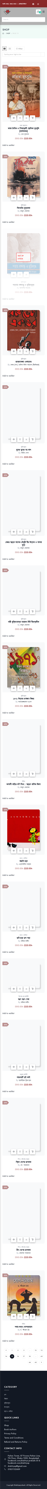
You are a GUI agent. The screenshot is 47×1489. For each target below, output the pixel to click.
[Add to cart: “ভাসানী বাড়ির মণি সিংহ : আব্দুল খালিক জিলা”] (32, 774)
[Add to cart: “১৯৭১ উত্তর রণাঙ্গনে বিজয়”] (32, 688)
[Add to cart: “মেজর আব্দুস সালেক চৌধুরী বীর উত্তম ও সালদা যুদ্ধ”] (32, 532)
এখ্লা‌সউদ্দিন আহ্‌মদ (25, 864)
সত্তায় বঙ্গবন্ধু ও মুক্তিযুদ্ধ (23, 284)
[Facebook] (33, 4)
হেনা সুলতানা (25, 134)
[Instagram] (38, 4)
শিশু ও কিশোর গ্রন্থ (23, 1159)
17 (24, 1356)
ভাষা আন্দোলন (23, 125)
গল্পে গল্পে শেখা (23, 999)
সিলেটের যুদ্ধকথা (23, 208)
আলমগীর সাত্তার (25, 287)
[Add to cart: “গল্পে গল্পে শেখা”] (32, 989)
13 (41, 1350)
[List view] (10, 49)
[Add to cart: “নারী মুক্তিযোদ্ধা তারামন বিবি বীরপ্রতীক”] (32, 611)
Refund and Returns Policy (15, 1442)
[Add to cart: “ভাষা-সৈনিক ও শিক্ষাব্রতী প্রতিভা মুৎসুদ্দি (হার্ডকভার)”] (32, 118)
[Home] (3, 33)
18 (30, 1356)
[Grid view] (4, 49)
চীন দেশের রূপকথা (24, 1250)
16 (18, 1356)
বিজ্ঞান (6, 1398)
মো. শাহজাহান (24, 1165)
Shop (6, 1425)
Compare (26, 118)
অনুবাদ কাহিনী (23, 1074)
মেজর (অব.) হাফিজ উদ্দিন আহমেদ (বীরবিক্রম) (24, 364)
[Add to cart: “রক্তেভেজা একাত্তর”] (32, 351)
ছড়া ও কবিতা (23, 858)
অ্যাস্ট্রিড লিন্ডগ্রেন (25, 1080)
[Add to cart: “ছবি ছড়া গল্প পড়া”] (32, 927)
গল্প (5, 1394)
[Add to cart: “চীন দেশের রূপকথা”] (32, 1239)
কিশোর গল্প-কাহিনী (23, 996)
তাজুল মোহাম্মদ (25, 211)
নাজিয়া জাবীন (25, 941)
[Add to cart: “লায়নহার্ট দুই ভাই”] (32, 1067)
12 (36, 1350)
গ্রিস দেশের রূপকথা (23, 1162)
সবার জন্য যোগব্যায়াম (23, 1326)
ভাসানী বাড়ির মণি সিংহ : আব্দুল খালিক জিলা (23, 784)
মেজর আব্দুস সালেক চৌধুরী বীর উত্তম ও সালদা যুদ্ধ (23, 543)
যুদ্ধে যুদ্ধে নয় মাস (23, 449)
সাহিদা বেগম (25, 452)
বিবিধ (23, 781)
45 (36, 1362)
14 (6, 1356)
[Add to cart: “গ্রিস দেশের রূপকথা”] (32, 1151)
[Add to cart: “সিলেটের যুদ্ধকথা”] (32, 197)
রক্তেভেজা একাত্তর (23, 361)
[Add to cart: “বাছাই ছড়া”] (32, 851)
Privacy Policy (10, 1433)
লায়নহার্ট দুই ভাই (23, 1077)
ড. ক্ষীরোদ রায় (24, 1329)
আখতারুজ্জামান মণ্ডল (24, 701)
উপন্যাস (6, 1407)
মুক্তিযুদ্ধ (23, 205)
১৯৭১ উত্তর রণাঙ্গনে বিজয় (23, 698)
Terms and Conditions (13, 1438)
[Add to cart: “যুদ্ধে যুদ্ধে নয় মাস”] (32, 439)
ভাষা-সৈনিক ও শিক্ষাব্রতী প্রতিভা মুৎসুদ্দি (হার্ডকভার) (23, 129)
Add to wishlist (20, 118)
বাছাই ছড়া (24, 861)
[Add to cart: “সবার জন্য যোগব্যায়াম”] (32, 1316)
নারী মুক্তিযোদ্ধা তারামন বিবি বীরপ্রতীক (23, 621)
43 (42, 1356)
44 (30, 1362)
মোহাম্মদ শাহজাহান (25, 1253)
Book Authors (10, 1429)
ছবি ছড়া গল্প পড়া (23, 938)
